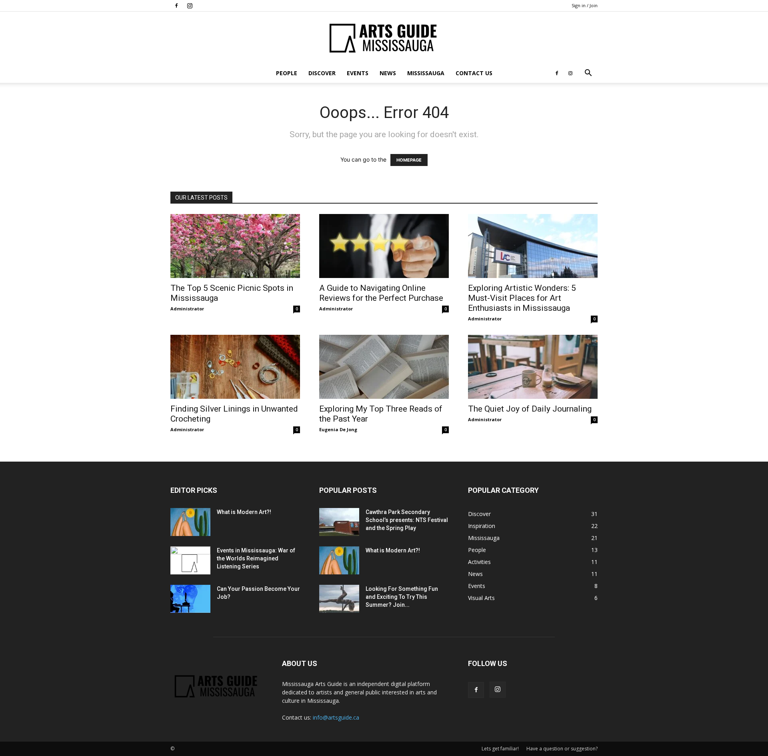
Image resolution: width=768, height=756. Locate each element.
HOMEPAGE (409, 160)
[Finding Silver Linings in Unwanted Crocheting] (235, 367)
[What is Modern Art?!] (190, 522)
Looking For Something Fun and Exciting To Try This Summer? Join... (402, 597)
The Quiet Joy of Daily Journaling (530, 409)
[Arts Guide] (384, 38)
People (286, 73)
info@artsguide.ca (336, 717)
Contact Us (474, 73)
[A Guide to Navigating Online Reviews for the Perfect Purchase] (384, 246)
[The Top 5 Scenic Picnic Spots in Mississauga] (235, 246)
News (388, 73)
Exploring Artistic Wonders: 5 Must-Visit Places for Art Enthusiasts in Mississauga (522, 298)
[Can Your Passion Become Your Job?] (190, 599)
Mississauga (425, 73)
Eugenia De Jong (338, 429)
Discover (322, 73)
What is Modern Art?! (244, 512)
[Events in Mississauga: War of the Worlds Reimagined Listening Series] (190, 560)
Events (357, 73)
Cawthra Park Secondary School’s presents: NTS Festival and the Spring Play (407, 520)
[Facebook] (176, 5)
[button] (588, 74)
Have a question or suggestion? (562, 748)
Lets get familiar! (500, 748)
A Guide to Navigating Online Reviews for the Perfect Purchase (381, 293)
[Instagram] (190, 5)
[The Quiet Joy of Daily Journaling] (533, 367)
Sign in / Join (585, 5)
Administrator (187, 309)
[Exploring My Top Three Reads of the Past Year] (384, 367)
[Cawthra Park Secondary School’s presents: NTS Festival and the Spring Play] (339, 522)
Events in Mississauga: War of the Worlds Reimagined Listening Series (256, 558)
